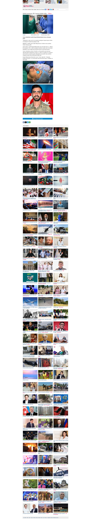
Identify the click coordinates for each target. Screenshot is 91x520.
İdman (38, 9)
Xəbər (24, 9)
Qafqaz (35, 9)
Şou (40, 9)
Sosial (24, 34)
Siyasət (26, 9)
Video (27, 517)
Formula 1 (42, 9)
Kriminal (29, 9)
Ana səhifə (24, 517)
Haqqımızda (49, 517)
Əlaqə (52, 517)
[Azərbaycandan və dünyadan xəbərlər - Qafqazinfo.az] (28, 6)
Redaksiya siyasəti (55, 517)
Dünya (32, 9)
